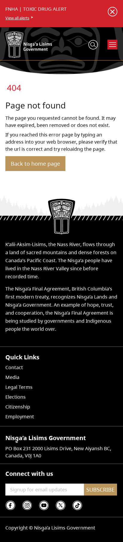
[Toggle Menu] (112, 44)
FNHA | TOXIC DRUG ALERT (36, 9)
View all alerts (17, 18)
